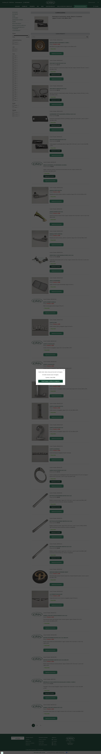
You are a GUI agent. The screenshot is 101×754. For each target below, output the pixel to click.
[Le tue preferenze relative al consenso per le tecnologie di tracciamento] (2, 753)
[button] (63, 370)
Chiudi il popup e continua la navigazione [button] (50, 381)
